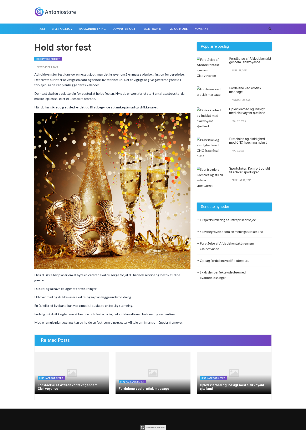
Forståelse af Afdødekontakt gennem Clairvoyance (250, 60)
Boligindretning (92, 28)
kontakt (201, 28)
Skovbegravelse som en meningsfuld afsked (231, 232)
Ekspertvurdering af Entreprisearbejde (228, 220)
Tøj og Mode (178, 28)
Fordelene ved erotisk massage (245, 90)
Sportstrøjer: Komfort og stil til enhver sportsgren (249, 170)
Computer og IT (124, 28)
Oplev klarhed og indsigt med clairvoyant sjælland (247, 111)
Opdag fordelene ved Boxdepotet (224, 260)
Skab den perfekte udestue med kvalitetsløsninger (223, 275)
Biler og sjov (62, 28)
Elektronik (152, 28)
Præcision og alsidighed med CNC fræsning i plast (248, 141)
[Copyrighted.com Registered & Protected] (153, 427)
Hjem (41, 28)
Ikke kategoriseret (48, 59)
